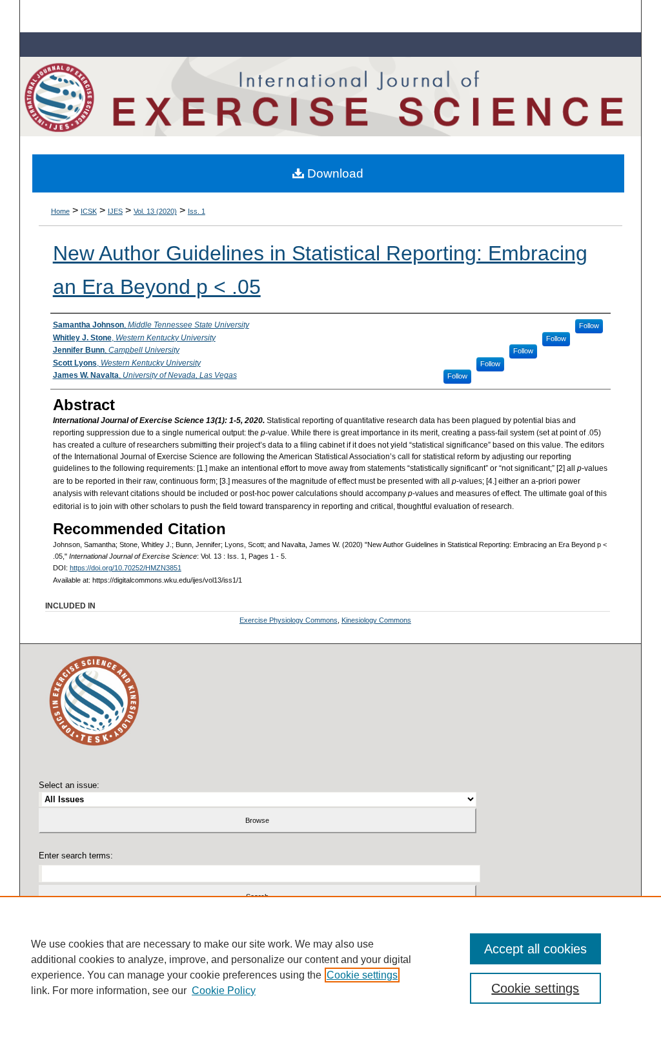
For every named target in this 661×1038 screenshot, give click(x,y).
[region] (330, 967)
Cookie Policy (224, 990)
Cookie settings (362, 975)
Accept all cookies (535, 949)
